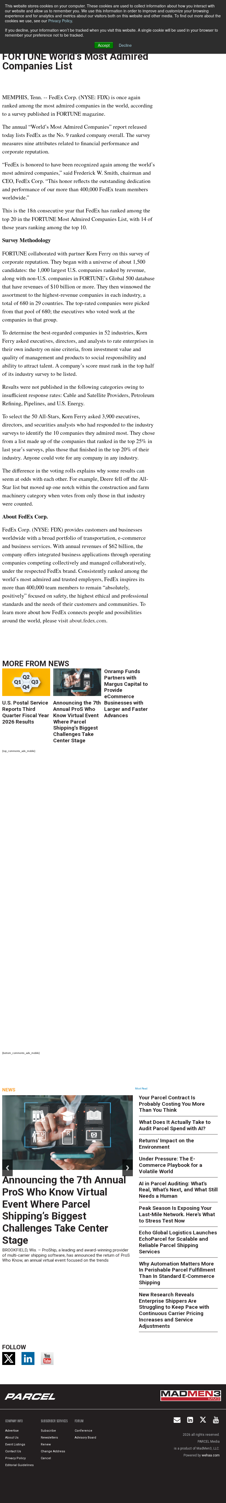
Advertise (12, 1430)
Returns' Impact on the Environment (166, 1143)
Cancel (46, 1458)
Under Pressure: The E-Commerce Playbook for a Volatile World (170, 1165)
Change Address (53, 1451)
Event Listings (15, 1444)
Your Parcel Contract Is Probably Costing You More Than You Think (172, 1103)
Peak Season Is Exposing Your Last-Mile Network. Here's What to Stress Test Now (177, 1214)
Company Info (14, 1421)
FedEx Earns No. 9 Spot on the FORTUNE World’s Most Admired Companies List (75, 56)
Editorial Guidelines (19, 1465)
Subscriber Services (54, 1421)
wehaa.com (211, 1455)
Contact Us (13, 1451)
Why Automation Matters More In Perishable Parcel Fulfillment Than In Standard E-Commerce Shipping (177, 1273)
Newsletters (49, 1437)
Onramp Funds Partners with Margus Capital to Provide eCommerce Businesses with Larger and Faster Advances (126, 693)
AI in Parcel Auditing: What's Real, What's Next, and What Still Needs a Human (178, 1189)
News (58, 663)
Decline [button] (125, 45)
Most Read (141, 1088)
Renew (46, 1444)
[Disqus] (78, 830)
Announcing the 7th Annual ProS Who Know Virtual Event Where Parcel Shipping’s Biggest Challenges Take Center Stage (77, 722)
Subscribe (48, 1430)
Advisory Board (85, 1437)
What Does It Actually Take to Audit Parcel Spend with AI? (175, 1125)
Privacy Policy (60, 20)
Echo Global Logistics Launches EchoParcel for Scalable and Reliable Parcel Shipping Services (178, 1241)
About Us (11, 1437)
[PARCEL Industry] (30, 1396)
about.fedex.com (87, 620)
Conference (83, 1430)
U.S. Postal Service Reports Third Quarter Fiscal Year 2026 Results (25, 712)
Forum (79, 1421)
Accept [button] (104, 45)
